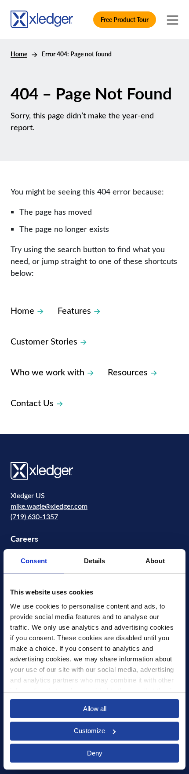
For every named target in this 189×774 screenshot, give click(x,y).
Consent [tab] (34, 561)
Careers (24, 538)
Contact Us (32, 402)
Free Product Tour (125, 19)
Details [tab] (94, 561)
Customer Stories (44, 341)
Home (19, 54)
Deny (94, 753)
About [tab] (155, 561)
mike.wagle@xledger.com (49, 505)
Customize (89, 730)
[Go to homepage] (42, 18)
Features (74, 310)
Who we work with (47, 372)
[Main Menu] (172, 19)
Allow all (94, 708)
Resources (128, 372)
